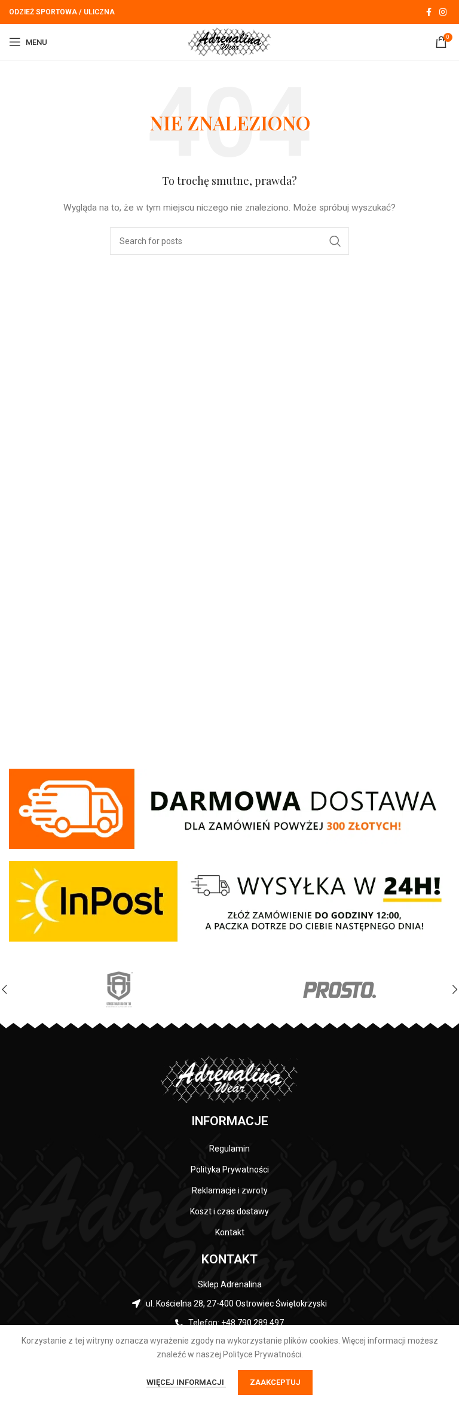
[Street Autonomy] (119, 989)
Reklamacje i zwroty (230, 1190)
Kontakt (229, 1232)
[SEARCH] (335, 241)
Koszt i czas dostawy (229, 1211)
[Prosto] (340, 989)
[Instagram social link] (443, 12)
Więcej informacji (186, 1382)
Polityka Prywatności (230, 1169)
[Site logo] (229, 41)
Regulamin (229, 1148)
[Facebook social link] (428, 12)
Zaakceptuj (275, 1382)
